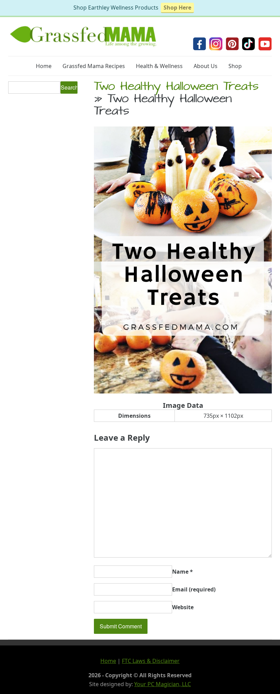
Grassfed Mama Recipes (93, 66)
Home (44, 66)
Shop (235, 66)
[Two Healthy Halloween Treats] (183, 391)
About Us (206, 66)
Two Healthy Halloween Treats (176, 87)
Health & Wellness (159, 66)
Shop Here (177, 7)
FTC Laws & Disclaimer (151, 661)
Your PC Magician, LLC (162, 684)
